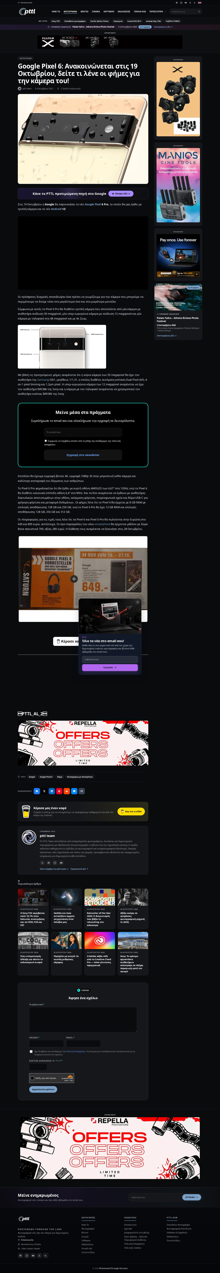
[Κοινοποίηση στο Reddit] (67, 791)
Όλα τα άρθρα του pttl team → (54, 869)
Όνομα (34, 1037)
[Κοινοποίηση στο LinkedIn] (52, 791)
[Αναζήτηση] (199, 11)
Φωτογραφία (70, 11)
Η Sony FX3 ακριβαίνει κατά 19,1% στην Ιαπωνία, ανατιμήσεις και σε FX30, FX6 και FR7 (32, 919)
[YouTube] (186, 3)
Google (32, 777)
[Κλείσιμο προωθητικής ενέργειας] (137, 602)
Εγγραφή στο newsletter (83, 455)
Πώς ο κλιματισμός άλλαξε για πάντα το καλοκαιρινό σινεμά (31, 959)
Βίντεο (84, 11)
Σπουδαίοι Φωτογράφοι (178, 1224)
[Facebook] (177, 3)
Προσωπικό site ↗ (79, 869)
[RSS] (195, 3)
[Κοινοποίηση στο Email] (82, 791)
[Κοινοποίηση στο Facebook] (37, 791)
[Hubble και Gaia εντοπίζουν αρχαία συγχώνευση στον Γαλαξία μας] (66, 897)
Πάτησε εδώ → (122, 193)
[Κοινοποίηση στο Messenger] (74, 791)
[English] (199, 3)
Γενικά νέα (140, 11)
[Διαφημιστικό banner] (110, 42)
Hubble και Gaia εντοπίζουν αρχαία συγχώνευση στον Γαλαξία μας (64, 917)
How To (56, 11)
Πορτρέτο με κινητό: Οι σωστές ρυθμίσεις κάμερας (66, 959)
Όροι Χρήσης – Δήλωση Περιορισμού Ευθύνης (135, 1238)
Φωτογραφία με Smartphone (80, 777)
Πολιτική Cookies (132, 1247)
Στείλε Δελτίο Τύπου (99, 21)
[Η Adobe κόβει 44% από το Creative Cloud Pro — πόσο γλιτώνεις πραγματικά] (100, 940)
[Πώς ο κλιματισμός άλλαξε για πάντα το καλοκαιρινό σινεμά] (33, 940)
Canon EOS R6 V (134, 21)
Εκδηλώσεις (124, 11)
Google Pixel (93, 204)
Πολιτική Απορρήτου (76, 1051)
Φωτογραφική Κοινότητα (179, 1228)
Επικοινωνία (27, 1239)
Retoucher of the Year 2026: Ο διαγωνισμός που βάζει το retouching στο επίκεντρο (99, 919)
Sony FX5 (56, 21)
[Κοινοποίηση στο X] (44, 791)
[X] (190, 3)
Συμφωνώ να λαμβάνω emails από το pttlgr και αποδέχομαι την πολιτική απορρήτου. (82, 442)
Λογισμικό (118, 21)
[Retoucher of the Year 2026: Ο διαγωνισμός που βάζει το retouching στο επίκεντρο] (100, 897)
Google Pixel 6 (46, 777)
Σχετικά (128, 1228)
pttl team (27, 88)
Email (70, 1037)
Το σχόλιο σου (36, 1004)
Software (109, 11)
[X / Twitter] (42, 862)
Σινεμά (96, 11)
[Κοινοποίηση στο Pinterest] (59, 791)
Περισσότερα (156, 11)
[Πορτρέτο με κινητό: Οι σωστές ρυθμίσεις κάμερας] (66, 940)
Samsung (43, 379)
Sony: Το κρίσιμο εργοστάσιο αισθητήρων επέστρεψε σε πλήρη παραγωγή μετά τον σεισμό (131, 964)
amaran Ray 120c (153, 21)
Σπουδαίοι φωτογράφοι (75, 21)
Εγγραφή (190, 1197)
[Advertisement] (83, 679)
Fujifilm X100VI (173, 21)
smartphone (102, 524)
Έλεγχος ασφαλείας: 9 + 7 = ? (46, 1060)
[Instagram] (181, 3)
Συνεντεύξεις (88, 1252)
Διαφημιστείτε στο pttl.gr (137, 1232)
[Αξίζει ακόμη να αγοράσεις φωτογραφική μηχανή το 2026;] (133, 897)
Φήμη (59, 777)
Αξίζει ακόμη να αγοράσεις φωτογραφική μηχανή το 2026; (132, 917)
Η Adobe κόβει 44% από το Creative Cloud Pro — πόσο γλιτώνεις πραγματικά (99, 961)
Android (56, 209)
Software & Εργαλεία (177, 1232)
